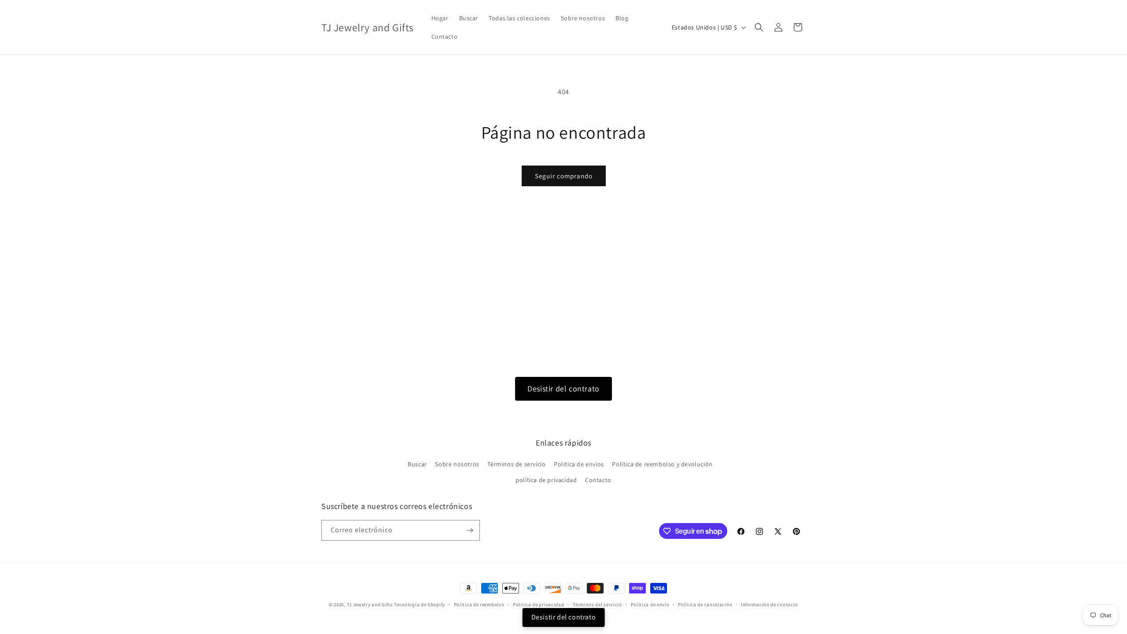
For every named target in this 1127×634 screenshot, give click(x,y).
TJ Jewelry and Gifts (370, 604)
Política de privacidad (538, 604)
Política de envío (650, 604)
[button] (759, 27)
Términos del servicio (597, 604)
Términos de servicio (516, 464)
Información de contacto (769, 604)
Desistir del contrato (563, 388)
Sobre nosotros (457, 464)
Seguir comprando (564, 176)
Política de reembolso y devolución (662, 464)
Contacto (598, 480)
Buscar (417, 464)
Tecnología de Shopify (419, 604)
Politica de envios (579, 464)
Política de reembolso (479, 604)
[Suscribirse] (469, 530)
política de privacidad (546, 480)
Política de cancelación (705, 604)
